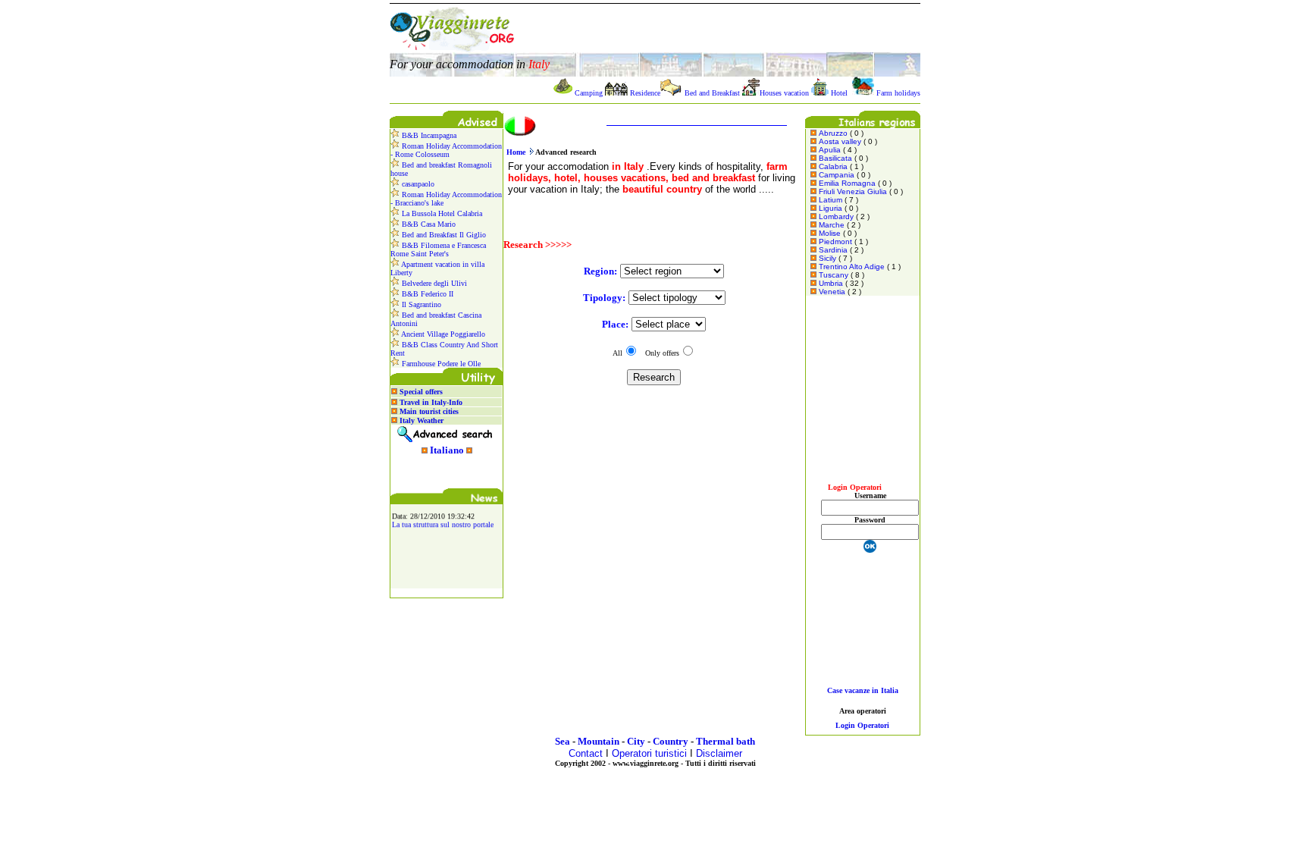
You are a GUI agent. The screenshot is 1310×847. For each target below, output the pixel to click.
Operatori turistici (649, 753)
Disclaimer (719, 753)
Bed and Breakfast (712, 93)
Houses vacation (784, 93)
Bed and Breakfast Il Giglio (443, 235)
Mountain (598, 741)
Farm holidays (898, 93)
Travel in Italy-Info (431, 402)
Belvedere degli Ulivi (433, 283)
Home (515, 152)
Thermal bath (725, 741)
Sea (562, 741)
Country (670, 741)
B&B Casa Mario (428, 224)
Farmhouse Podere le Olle (440, 363)
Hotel (839, 93)
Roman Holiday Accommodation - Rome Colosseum (446, 150)
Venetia (832, 291)
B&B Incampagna (428, 135)
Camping (589, 93)
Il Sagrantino (420, 304)
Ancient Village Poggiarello (442, 334)
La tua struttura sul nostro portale (443, 522)
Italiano (447, 450)
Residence (645, 93)
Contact (586, 753)
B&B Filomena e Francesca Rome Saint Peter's (438, 249)
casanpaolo (417, 184)
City (636, 741)
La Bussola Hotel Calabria (441, 213)
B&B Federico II (426, 294)
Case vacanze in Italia (862, 690)
